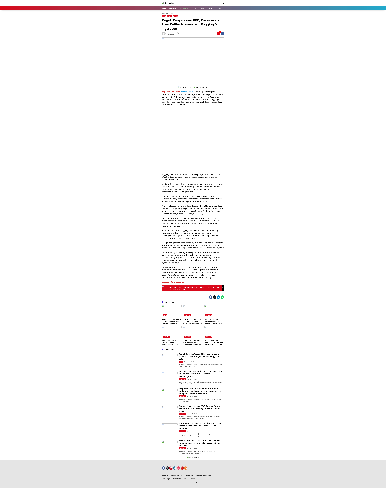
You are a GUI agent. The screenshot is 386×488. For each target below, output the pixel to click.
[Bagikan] (222, 33)
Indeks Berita (188, 475)
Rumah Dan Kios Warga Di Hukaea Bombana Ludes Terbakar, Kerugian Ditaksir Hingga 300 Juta (171, 321)
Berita (164, 16)
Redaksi (165, 475)
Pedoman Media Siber (203, 475)
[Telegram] (218, 297)
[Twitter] (214, 297)
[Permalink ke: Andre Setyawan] (164, 33)
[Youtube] (182, 468)
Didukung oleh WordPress (171, 479)
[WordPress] (174, 468)
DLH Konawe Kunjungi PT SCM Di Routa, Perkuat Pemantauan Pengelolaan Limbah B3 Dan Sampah (192, 343)
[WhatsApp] (222, 297)
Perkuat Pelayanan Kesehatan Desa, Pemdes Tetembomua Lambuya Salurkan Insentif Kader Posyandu (213, 343)
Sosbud (175, 16)
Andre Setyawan (171, 33)
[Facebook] (210, 297)
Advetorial (187, 315)
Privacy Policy (175, 475)
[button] (218, 3)
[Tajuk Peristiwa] (168, 3)
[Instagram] (178, 468)
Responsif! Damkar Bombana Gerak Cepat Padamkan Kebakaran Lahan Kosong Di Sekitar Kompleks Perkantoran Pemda (213, 321)
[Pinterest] (171, 468)
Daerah (169, 16)
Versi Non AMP (193, 483)
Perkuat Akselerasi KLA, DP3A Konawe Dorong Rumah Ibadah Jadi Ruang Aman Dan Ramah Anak (171, 343)
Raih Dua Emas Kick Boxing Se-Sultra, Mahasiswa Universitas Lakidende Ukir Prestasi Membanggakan (192, 321)
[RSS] (185, 468)
